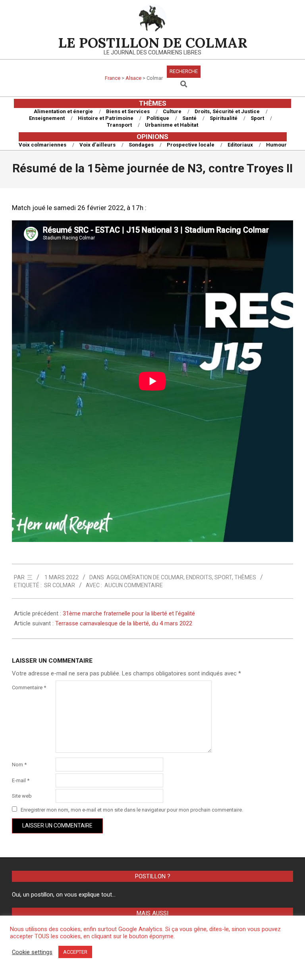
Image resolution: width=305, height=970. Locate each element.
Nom (19, 765)
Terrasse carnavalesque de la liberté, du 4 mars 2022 (123, 623)
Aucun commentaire (133, 585)
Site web (22, 796)
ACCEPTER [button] (75, 952)
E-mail (20, 780)
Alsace (133, 78)
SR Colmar (59, 585)
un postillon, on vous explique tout (67, 894)
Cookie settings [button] (32, 952)
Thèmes (245, 577)
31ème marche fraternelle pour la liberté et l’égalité (129, 613)
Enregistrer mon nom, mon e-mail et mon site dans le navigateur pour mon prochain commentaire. (132, 810)
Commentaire (29, 687)
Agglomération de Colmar (144, 577)
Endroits (199, 577)
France (112, 78)
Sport (223, 577)
